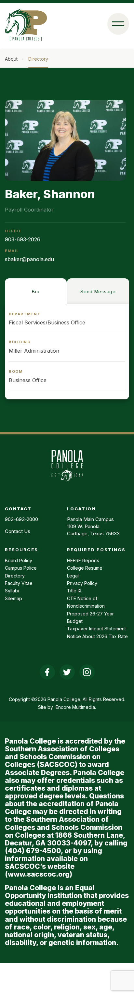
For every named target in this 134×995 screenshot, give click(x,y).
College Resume (84, 568)
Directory (38, 59)
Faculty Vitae (19, 583)
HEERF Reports (83, 560)
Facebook (47, 672)
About (11, 59)
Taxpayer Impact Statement (96, 628)
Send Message (97, 291)
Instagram (87, 672)
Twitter (67, 672)
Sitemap (13, 598)
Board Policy (18, 560)
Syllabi (12, 590)
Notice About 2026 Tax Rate (97, 636)
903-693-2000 (21, 519)
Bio (35, 291)
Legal (73, 575)
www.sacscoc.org (39, 874)
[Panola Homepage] (67, 484)
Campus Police (21, 568)
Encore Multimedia (75, 707)
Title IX (74, 590)
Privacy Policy (82, 583)
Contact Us (17, 531)
